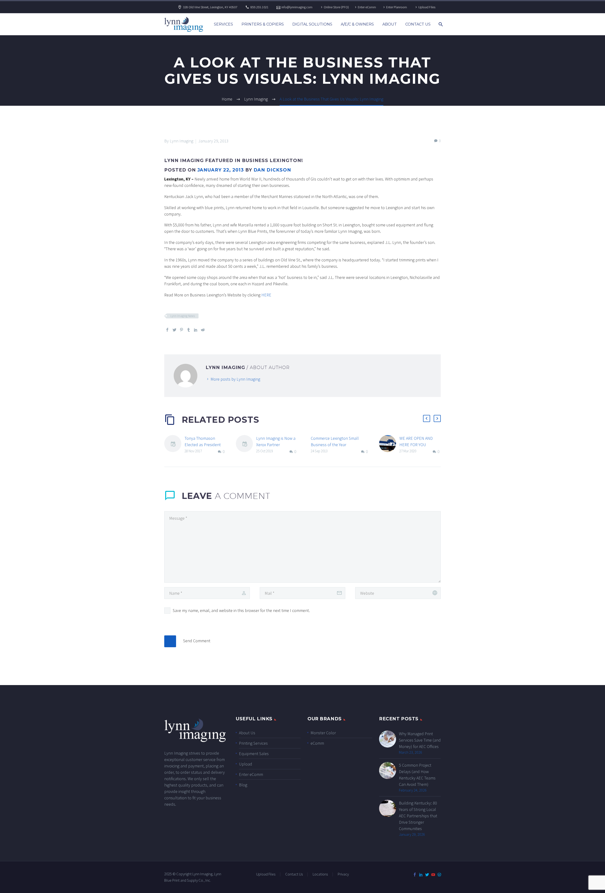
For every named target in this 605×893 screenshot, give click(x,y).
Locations (320, 874)
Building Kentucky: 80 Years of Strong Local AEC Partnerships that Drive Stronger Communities (418, 815)
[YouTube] (433, 874)
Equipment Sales (254, 753)
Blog (243, 784)
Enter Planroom (396, 7)
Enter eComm (367, 7)
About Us (247, 732)
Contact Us (418, 24)
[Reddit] (203, 330)
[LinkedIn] (196, 330)
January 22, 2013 (220, 170)
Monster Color (323, 732)
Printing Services (253, 743)
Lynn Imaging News (182, 316)
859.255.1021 (259, 7)
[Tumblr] (188, 330)
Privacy (343, 874)
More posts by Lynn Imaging (235, 379)
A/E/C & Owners (357, 24)
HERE (266, 295)
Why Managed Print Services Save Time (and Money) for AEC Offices (420, 740)
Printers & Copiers (263, 24)
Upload (245, 764)
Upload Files (426, 7)
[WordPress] (439, 874)
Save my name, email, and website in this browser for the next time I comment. (241, 610)
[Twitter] (174, 330)
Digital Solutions (312, 24)
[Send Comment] (170, 641)
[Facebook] (167, 330)
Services (223, 24)
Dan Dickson (272, 170)
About (389, 24)
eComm (317, 743)
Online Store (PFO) (336, 7)
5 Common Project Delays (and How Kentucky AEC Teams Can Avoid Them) (417, 774)
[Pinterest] (181, 330)
